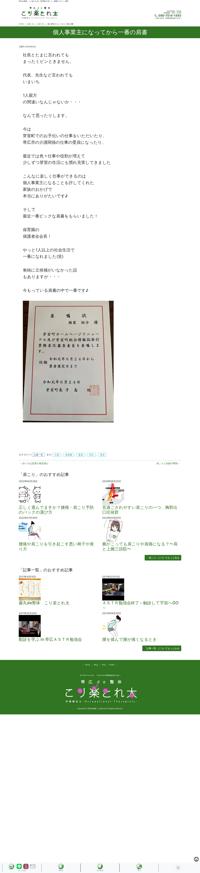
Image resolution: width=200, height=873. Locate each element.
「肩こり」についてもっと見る (163, 557)
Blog (96, 665)
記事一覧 (38, 454)
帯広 (91, 454)
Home (87, 665)
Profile (112, 665)
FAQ (103, 665)
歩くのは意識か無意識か (35, 463)
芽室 (102, 454)
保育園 (68, 454)
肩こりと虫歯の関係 (167, 463)
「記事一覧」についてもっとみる (161, 648)
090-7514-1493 (169, 15)
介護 (56, 454)
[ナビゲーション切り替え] (178, 868)
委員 (80, 454)
